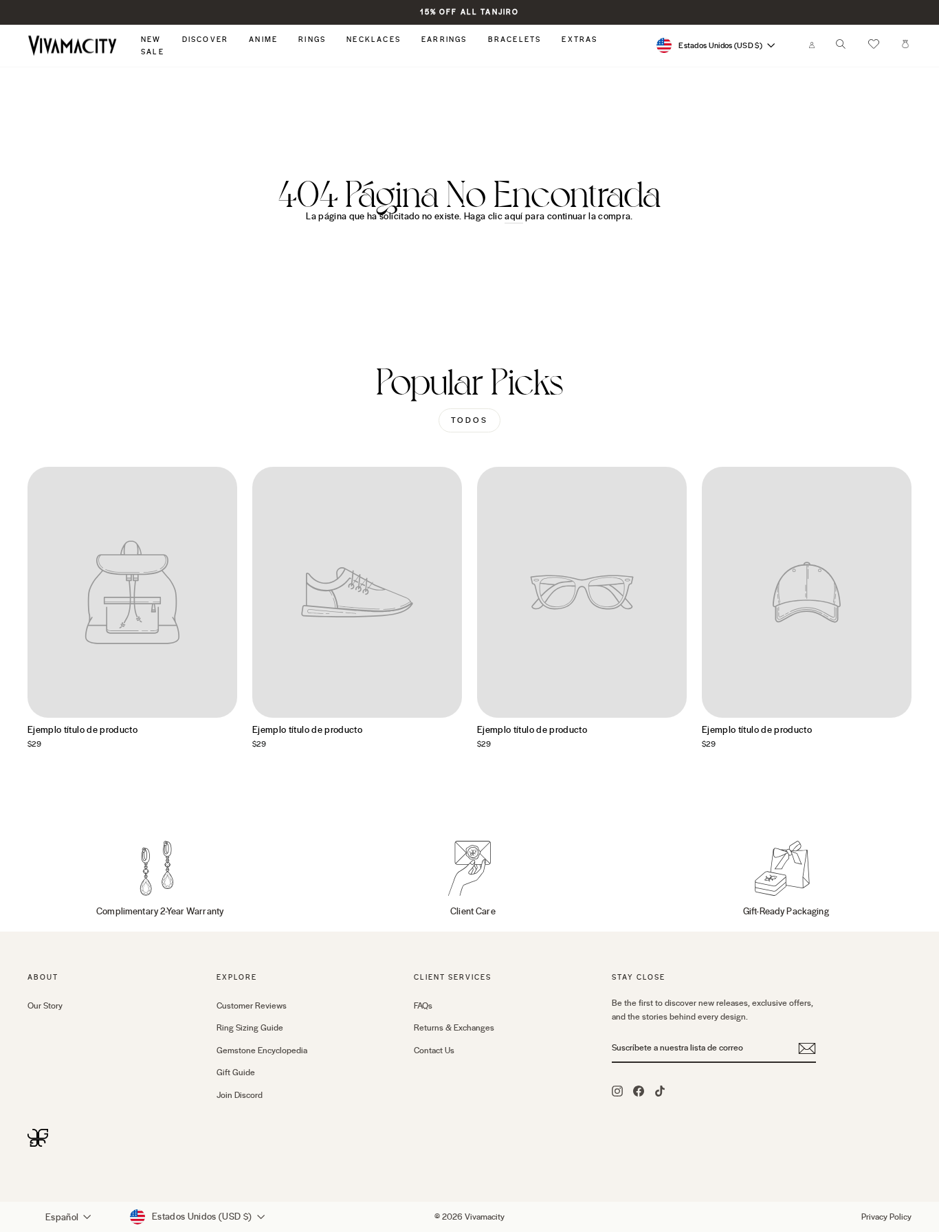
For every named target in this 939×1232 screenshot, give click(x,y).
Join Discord (240, 1095)
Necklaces (373, 39)
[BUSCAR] (840, 47)
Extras (579, 39)
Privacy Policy (886, 1217)
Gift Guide (236, 1072)
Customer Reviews (252, 1006)
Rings (312, 39)
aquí (513, 216)
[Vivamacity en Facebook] (638, 1090)
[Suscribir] (807, 1048)
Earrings (444, 39)
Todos (470, 420)
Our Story (45, 1006)
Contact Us (434, 1050)
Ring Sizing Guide (250, 1028)
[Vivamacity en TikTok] (659, 1090)
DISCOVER (205, 39)
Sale (152, 51)
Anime (263, 39)
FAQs (423, 1006)
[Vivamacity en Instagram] (617, 1090)
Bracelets (515, 39)
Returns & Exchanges (454, 1028)
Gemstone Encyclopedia (262, 1050)
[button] (874, 45)
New (151, 39)
